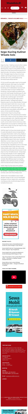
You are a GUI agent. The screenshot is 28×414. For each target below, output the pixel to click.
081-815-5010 (12, 372)
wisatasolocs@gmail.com (12, 376)
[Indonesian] (26, 8)
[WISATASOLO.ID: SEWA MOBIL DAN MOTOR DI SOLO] (14, 3)
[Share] (10, 60)
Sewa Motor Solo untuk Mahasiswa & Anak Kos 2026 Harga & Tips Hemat (12, 244)
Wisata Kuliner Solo (15, 18)
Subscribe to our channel (15, 286)
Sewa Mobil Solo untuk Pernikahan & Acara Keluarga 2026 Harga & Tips (12, 253)
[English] (22, 8)
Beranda (4, 18)
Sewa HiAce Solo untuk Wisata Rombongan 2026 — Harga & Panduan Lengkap (13, 264)
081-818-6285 (14, 373)
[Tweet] (21, 60)
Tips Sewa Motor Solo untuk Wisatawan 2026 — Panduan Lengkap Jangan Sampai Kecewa (13, 258)
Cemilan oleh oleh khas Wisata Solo (11, 172)
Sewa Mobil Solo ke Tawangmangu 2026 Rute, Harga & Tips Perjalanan (13, 249)
